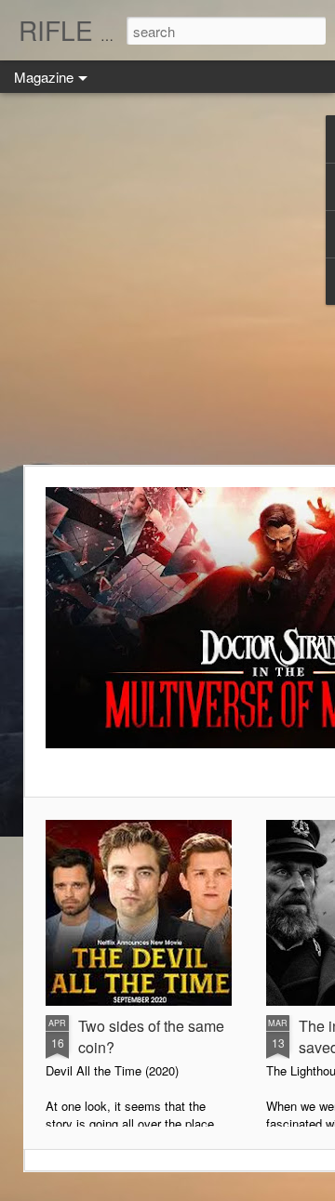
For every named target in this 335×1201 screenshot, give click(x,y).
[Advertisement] (167, 279)
